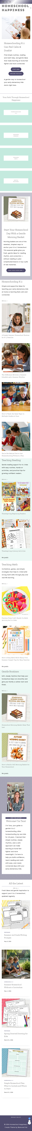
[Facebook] (3, 1)
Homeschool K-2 (8, 981)
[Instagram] (10, 1)
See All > (5, 300)
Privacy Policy (16, 1117)
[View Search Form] (29, 2)
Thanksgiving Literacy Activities (14, 551)
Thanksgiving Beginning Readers (14, 514)
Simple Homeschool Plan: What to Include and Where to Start (15, 1086)
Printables (7, 932)
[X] (6, 1)
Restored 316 (22, 1127)
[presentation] (16, 317)
